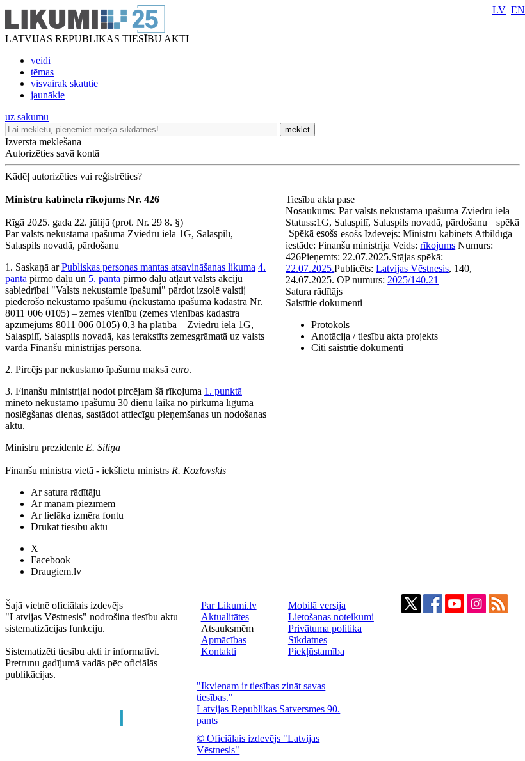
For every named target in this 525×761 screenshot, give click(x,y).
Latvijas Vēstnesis (412, 268)
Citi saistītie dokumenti (357, 347)
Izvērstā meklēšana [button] (43, 141)
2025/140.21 (413, 279)
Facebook (50, 559)
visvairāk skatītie (64, 83)
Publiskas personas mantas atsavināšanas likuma (158, 267)
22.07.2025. (310, 268)
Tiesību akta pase (321, 199)
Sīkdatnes (307, 639)
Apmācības (223, 639)
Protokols (330, 324)
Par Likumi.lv (229, 605)
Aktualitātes (225, 616)
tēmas (42, 72)
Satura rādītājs (314, 291)
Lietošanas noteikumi (331, 616)
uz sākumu (27, 116)
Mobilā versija (317, 605)
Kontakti (218, 651)
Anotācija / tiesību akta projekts (374, 336)
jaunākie (48, 95)
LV (499, 9)
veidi (41, 60)
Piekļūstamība (316, 651)
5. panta (104, 278)
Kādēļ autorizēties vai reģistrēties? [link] (73, 176)
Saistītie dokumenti (324, 302)
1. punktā (223, 391)
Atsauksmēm (227, 628)
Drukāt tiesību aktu (69, 526)
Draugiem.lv (56, 571)
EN (518, 9)
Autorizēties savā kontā (52, 153)
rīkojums (437, 245)
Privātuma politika (325, 628)
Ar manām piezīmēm (73, 503)
